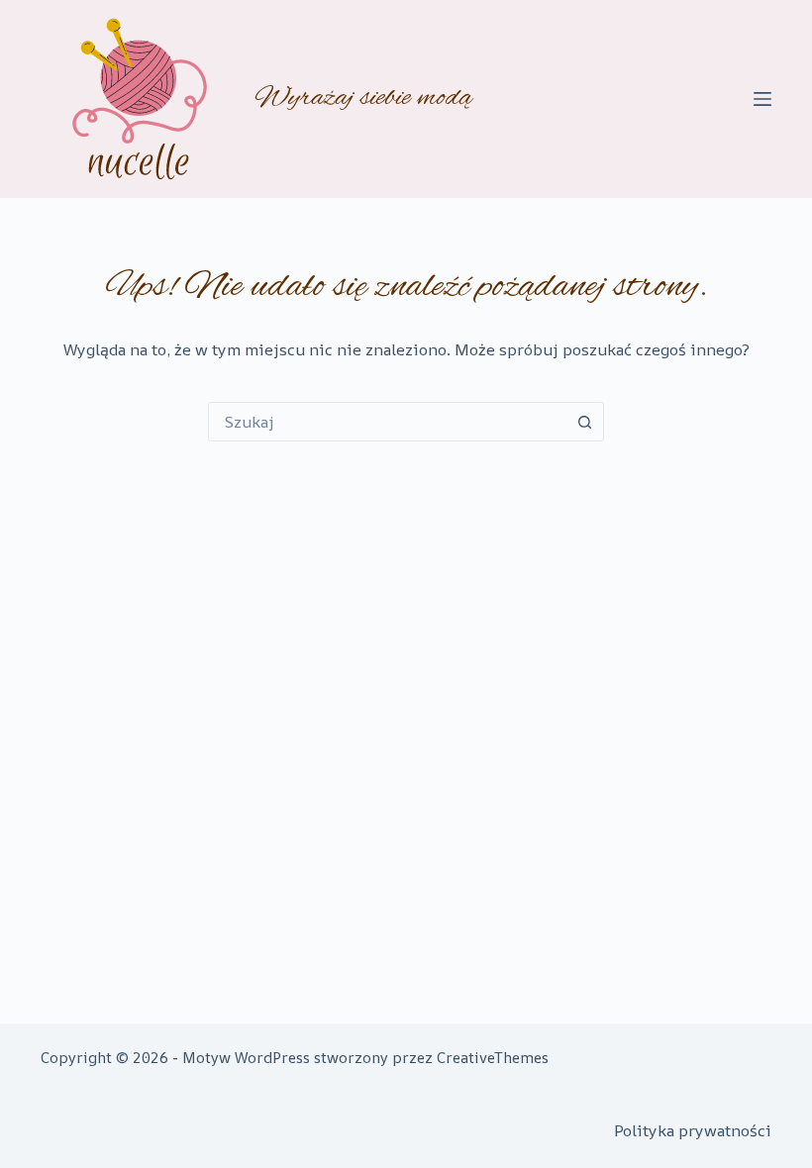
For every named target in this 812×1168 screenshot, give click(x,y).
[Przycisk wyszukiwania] (584, 421)
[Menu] (762, 99)
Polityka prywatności (692, 1130)
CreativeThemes (493, 1057)
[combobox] (387, 421)
